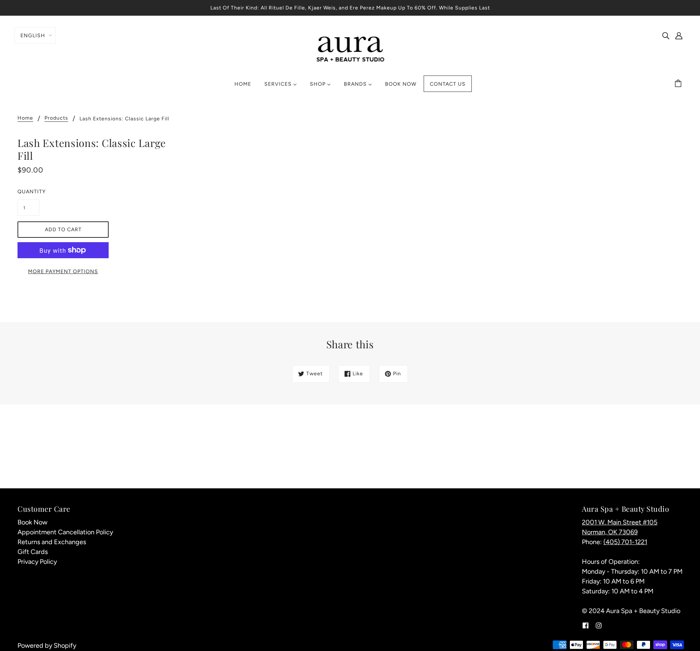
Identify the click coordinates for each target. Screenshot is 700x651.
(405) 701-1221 (625, 542)
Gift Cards (33, 552)
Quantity (28, 192)
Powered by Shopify (47, 646)
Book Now (32, 522)
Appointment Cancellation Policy (65, 532)
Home (25, 118)
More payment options (63, 271)
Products (56, 118)
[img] (665, 35)
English (32, 35)
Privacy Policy (37, 562)
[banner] (350, 48)
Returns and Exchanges (52, 542)
